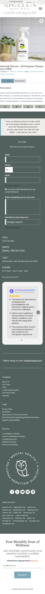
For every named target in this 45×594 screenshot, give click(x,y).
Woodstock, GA (8, 524)
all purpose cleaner (36, 71)
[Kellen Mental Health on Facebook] (12, 492)
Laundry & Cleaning (15, 71)
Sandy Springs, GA (20, 521)
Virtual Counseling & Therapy (13, 436)
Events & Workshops (10, 445)
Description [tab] (7, 81)
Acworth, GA (7, 507)
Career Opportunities (10, 390)
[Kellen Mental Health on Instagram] (17, 492)
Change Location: (16, 1)
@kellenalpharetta (33, 360)
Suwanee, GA (34, 521)
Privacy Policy (7, 409)
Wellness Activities (9, 442)
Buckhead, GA (32, 510)
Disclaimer (6, 412)
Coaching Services (9, 439)
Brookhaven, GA (19, 510)
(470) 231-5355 (8, 241)
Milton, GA (31, 518)
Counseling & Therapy (11, 434)
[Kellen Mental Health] (20, 15)
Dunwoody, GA (29, 513)
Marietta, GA (20, 518)
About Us (5, 382)
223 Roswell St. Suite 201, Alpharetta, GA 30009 (20, 261)
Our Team (6, 384)
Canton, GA (6, 513)
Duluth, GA (17, 513)
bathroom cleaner (7, 74)
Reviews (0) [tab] (20, 81)
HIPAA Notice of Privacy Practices (15, 415)
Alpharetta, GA (19, 507)
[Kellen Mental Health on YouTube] (22, 492)
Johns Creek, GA (22, 515)
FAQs (4, 387)
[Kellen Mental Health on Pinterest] (28, 492)
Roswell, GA (6, 521)
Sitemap (5, 396)
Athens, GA (31, 507)
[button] (41, 21)
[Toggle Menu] (40, 9)
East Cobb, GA (7, 515)
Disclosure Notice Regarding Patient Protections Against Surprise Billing (20, 418)
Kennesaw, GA (7, 518)
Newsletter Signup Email (22, 560)
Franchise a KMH (8, 393)
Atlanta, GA (6, 510)
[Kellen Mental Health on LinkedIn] (33, 492)
